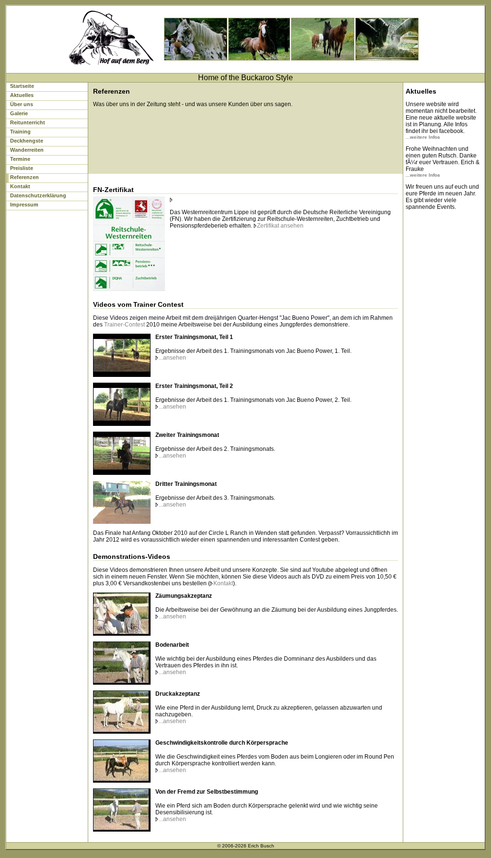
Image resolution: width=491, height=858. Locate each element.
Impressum (24, 204)
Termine (20, 159)
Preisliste (21, 168)
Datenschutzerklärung (38, 195)
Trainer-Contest (124, 324)
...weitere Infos (423, 137)
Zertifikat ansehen (280, 225)
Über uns (21, 104)
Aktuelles (22, 95)
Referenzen (24, 177)
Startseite (22, 86)
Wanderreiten (27, 150)
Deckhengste (26, 141)
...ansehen (172, 357)
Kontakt (20, 186)
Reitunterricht (27, 122)
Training (20, 131)
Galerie (19, 113)
